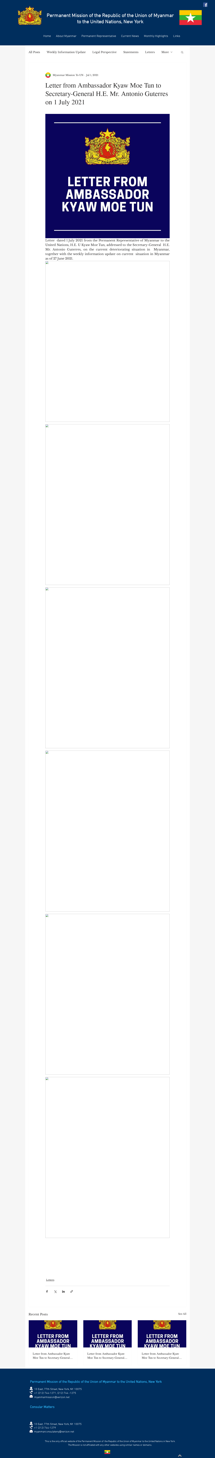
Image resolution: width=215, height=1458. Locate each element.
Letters (150, 52)
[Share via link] (71, 1291)
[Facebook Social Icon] (205, 5)
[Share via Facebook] (47, 1291)
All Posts (34, 52)
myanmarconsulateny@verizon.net (54, 1431)
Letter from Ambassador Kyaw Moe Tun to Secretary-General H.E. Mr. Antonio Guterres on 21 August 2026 (51, 1355)
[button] (182, 52)
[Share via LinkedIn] (63, 1291)
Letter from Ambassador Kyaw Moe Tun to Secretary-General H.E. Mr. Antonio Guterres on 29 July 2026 (160, 1355)
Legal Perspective (104, 52)
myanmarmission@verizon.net (52, 1397)
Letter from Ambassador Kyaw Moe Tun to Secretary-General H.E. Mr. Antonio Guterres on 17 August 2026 (106, 1355)
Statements (130, 52)
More (165, 52)
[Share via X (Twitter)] (55, 1291)
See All (182, 1313)
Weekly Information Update (66, 52)
